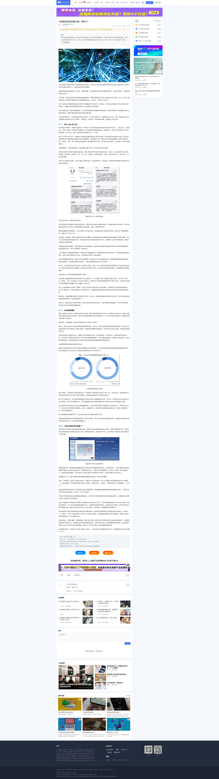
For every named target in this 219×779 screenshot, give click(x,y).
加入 (159, 25)
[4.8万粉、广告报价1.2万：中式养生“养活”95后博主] (125, 604)
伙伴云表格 (85, 769)
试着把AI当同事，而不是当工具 (69, 609)
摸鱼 (117, 2)
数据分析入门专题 (112, 732)
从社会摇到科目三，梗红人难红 (107, 617)
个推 (95, 769)
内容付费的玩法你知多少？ (66, 712)
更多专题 (128, 695)
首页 (76, 2)
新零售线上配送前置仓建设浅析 (116, 674)
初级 (69, 575)
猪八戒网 (80, 769)
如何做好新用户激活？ (114, 712)
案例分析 (77, 575)
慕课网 (111, 769)
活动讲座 (96, 2)
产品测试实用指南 (88, 712)
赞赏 (81, 552)
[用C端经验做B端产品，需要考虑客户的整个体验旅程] (125, 612)
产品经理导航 (69, 769)
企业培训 (107, 2)
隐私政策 (108, 760)
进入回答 (158, 72)
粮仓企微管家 (73, 772)
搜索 (133, 2)
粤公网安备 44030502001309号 (89, 774)
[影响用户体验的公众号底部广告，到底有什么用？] (88, 620)
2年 (62, 575)
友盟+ (97, 769)
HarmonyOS (124, 2)
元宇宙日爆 (64, 24)
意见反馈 (120, 760)
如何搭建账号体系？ (89, 732)
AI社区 (113, 2)
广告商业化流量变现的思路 (66, 732)
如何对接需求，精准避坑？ (115, 682)
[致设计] (109, 752)
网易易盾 (91, 769)
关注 (72, 24)
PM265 (63, 769)
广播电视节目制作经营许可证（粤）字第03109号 (67, 776)
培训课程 (81, 2)
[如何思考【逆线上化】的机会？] (88, 604)
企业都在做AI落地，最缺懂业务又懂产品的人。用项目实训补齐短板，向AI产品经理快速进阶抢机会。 (87, 29)
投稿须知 (114, 760)
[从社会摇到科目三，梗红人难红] (125, 620)
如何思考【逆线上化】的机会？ (69, 601)
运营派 (67, 772)
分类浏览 (88, 2)
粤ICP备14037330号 (77, 774)
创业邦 (101, 769)
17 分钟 (128, 26)
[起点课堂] (109, 749)
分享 (128, 575)
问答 (102, 2)
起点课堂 (75, 769)
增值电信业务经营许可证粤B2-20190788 (88, 776)
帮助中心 (126, 760)
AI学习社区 (106, 769)
